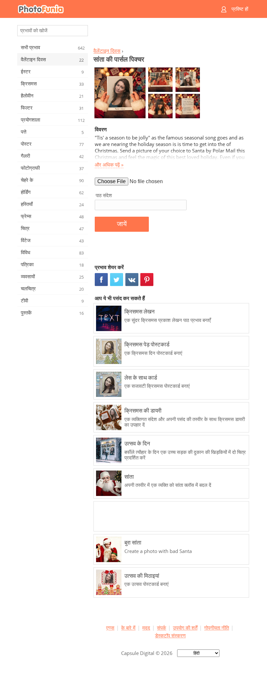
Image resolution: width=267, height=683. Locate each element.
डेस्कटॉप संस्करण (170, 635)
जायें (122, 223)
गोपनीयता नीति (216, 627)
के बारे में (128, 627)
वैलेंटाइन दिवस (106, 50)
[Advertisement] (170, 34)
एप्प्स (110, 627)
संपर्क (161, 627)
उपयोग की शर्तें (185, 627)
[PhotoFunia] (108, 9)
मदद (146, 627)
